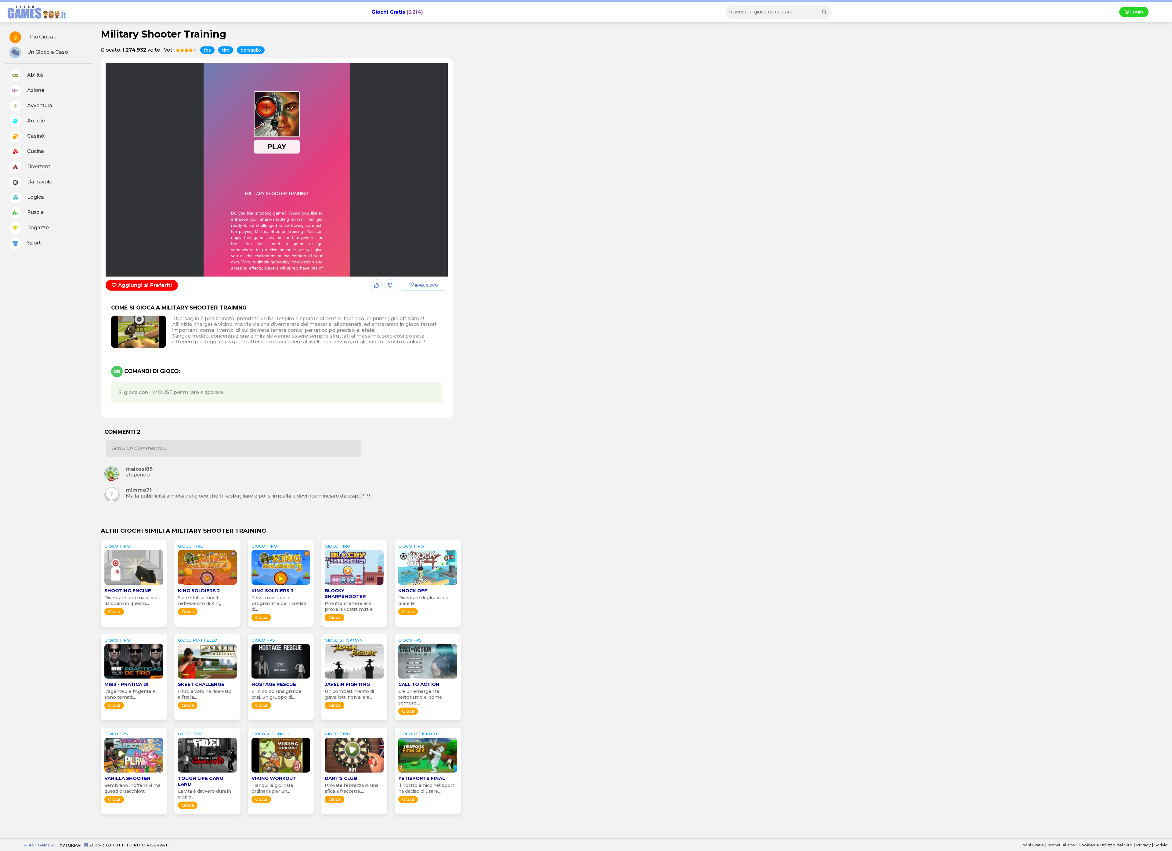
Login (1136, 12)
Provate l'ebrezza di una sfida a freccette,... (351, 788)
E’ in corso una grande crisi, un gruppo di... (276, 694)
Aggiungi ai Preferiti (144, 285)
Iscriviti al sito (1061, 844)
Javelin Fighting (347, 684)
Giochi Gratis (388, 12)
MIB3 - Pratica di (126, 684)
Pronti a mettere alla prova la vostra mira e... (350, 606)
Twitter (407, 299)
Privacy (1143, 844)
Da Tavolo (39, 182)
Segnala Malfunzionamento (416, 328)
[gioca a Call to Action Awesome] (427, 678)
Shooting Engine (127, 590)
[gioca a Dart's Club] (354, 772)
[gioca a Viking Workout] (280, 772)
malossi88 (139, 469)
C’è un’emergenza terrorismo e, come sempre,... (420, 697)
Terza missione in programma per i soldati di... (278, 603)
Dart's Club (341, 778)
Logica (35, 197)
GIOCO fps (263, 640)
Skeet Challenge (201, 684)
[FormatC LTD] (77, 844)
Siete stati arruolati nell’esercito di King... (201, 600)
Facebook (411, 285)
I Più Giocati (41, 37)
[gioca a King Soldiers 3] (280, 585)
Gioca (114, 611)
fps (207, 50)
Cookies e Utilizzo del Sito (1105, 844)
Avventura (39, 105)
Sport (33, 243)
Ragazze (37, 227)
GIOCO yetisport (418, 733)
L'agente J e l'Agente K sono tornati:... (130, 694)
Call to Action (419, 684)
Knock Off (412, 590)
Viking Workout (273, 778)
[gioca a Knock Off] (427, 585)
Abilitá (34, 75)
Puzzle (35, 212)
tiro (226, 50)
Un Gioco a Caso (47, 52)
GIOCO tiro (117, 546)
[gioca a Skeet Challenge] (207, 678)
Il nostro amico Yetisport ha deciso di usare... (426, 788)
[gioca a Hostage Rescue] (280, 678)
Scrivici (1161, 844)
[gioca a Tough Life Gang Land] (207, 772)
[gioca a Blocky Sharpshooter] (354, 585)
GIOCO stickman (344, 640)
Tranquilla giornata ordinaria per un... (272, 788)
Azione (35, 90)
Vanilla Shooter (127, 778)
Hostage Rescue (273, 684)
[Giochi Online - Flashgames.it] (34, 19)
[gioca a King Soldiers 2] (207, 585)
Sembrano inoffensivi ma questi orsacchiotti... (132, 788)
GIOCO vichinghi (270, 733)
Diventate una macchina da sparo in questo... (131, 600)
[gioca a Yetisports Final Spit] (427, 772)
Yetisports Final (421, 778)
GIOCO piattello (197, 640)
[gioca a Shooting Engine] (133, 585)
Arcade (35, 121)
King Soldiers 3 (272, 590)
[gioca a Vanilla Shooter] (133, 772)
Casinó (35, 136)
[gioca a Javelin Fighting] (354, 678)
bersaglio (251, 50)
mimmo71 (139, 490)
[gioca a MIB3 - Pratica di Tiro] (133, 678)
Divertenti (39, 166)
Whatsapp (411, 312)
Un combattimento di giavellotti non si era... (349, 694)
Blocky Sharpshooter (345, 593)
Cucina (35, 151)
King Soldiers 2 (199, 590)
